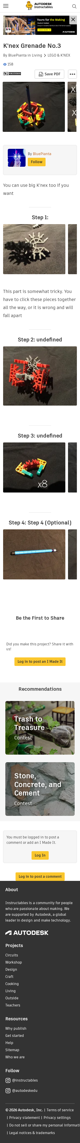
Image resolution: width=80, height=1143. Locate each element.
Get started (14, 1035)
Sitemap (12, 1049)
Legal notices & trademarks (32, 1132)
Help (9, 1042)
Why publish (15, 1028)
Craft (9, 976)
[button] (5, 6)
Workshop (13, 962)
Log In (40, 855)
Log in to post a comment (40, 876)
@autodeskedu (25, 1090)
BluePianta (17, 55)
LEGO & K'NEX (59, 55)
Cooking (12, 983)
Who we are (15, 1057)
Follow (36, 161)
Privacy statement (24, 1117)
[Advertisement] (40, 25)
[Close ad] (73, 20)
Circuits (11, 955)
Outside (11, 998)
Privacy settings (57, 1117)
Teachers (12, 1005)
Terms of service (60, 1110)
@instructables (25, 1080)
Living (37, 55)
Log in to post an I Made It (40, 661)
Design (11, 969)
